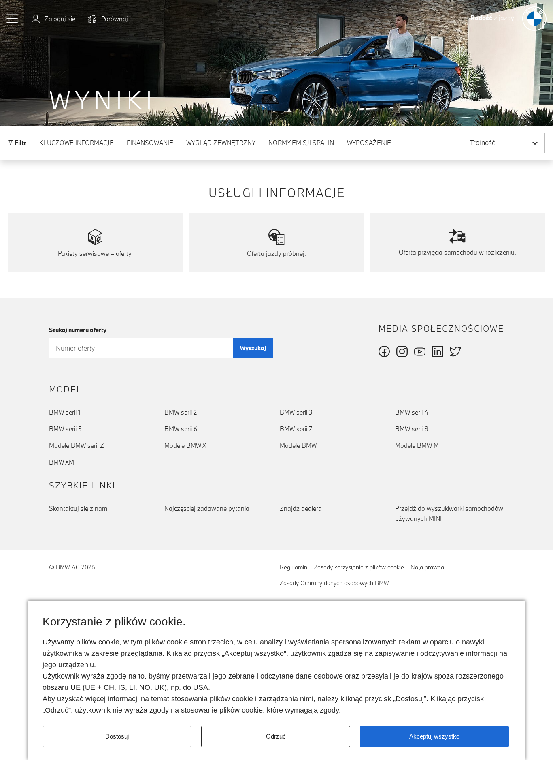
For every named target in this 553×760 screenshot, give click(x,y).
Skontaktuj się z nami (78, 508)
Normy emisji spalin (301, 143)
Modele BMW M (417, 445)
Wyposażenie (369, 143)
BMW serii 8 (411, 429)
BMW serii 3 (296, 412)
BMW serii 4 (411, 412)
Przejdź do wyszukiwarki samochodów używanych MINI (449, 513)
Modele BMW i (299, 445)
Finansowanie (150, 143)
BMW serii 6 (180, 429)
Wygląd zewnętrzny (220, 143)
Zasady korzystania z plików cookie (359, 567)
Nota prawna (427, 567)
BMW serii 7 (296, 429)
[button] (12, 18)
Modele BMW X (185, 445)
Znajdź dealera (301, 508)
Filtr (19, 143)
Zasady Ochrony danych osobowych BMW (334, 583)
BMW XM (61, 462)
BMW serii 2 (180, 412)
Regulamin (293, 567)
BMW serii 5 (65, 429)
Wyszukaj (253, 348)
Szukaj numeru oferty (77, 330)
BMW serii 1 (64, 412)
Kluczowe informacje (76, 143)
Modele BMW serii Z (76, 445)
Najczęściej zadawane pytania (206, 508)
